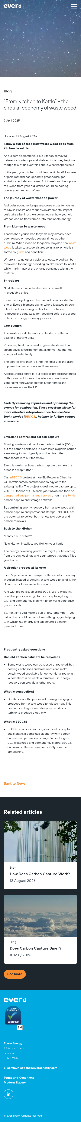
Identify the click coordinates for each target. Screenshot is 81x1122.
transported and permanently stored (27, 495)
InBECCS (15, 477)
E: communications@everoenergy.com (30, 1068)
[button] (74, 6)
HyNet (72, 495)
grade (20, 252)
